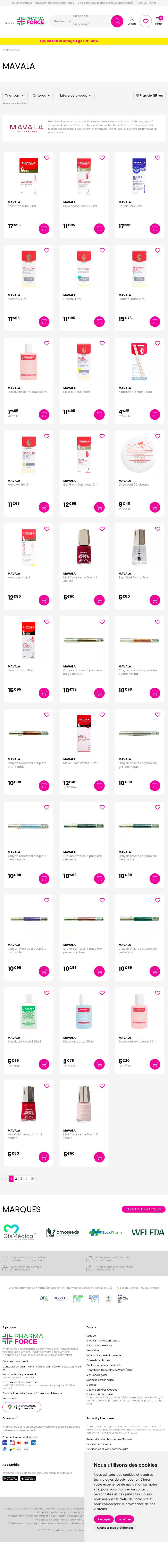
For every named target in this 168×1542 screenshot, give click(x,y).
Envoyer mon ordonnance (102, 1340)
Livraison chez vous (98, 1444)
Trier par (12, 95)
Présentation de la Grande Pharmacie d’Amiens (32, 1393)
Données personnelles (100, 1379)
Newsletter (92, 1350)
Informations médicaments (103, 1355)
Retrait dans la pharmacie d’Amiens (109, 1439)
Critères (39, 95)
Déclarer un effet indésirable (103, 1365)
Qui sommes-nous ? (15, 1361)
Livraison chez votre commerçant (107, 1449)
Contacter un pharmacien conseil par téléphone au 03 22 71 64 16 (41, 1368)
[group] (20, 1232)
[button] (9, 21)
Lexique (91, 1335)
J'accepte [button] (103, 1519)
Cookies (91, 1384)
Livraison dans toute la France (55, 3)
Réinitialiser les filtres (15, 103)
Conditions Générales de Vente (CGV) (110, 1370)
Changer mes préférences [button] (115, 1527)
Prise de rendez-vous (99, 1345)
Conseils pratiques (98, 1360)
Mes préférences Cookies (101, 1389)
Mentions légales (97, 1374)
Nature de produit (73, 95)
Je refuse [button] (124, 1519)
